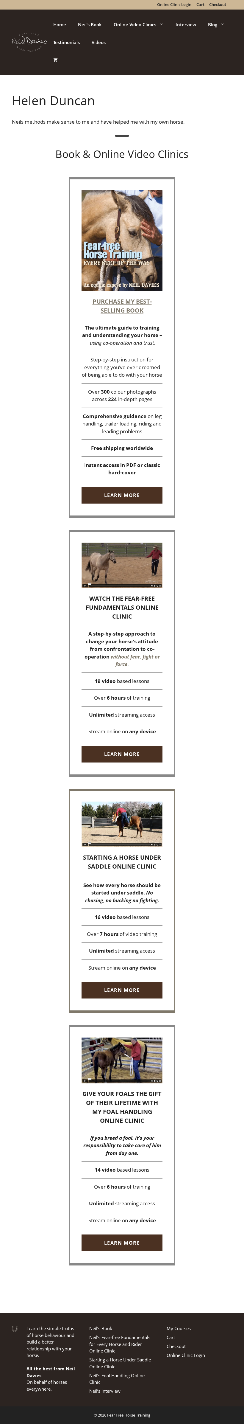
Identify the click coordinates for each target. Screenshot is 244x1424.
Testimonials (66, 42)
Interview (186, 24)
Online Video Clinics (135, 24)
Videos (99, 42)
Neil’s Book (90, 24)
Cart (171, 1337)
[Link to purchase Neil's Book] (122, 347)
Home (59, 24)
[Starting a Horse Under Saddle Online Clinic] (122, 901)
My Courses (179, 1328)
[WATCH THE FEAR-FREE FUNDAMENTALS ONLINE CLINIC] (122, 653)
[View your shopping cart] (55, 60)
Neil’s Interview (105, 1391)
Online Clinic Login (186, 1355)
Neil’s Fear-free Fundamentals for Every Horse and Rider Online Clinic (119, 1344)
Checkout (176, 1346)
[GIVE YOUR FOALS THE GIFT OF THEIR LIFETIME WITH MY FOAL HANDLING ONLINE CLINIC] (122, 1145)
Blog (212, 24)
